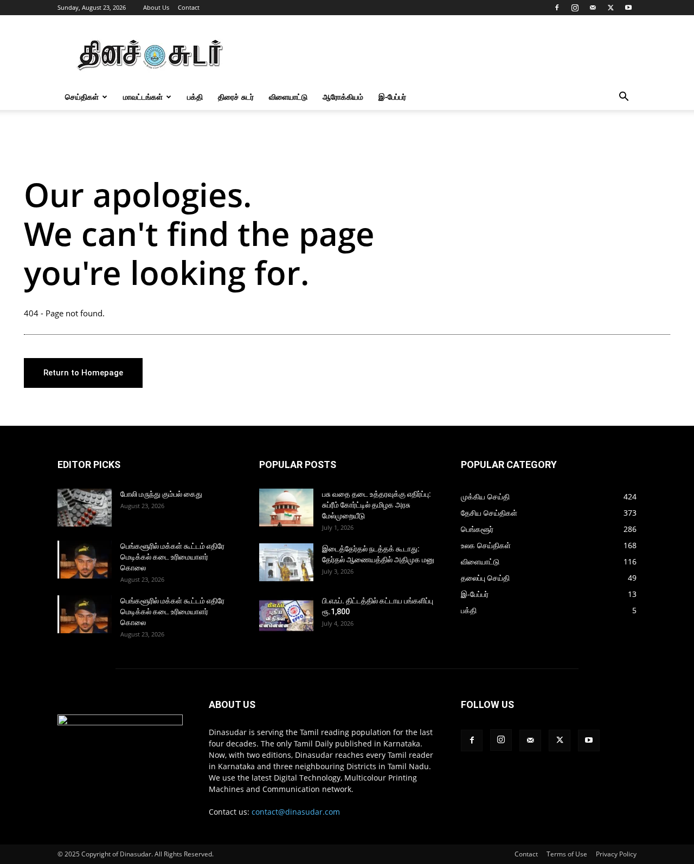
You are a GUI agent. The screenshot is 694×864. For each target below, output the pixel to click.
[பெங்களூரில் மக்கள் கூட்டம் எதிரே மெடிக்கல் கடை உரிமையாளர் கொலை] (84, 560)
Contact (189, 7)
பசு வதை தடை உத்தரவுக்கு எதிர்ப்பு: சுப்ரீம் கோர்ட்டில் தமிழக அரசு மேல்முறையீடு (376, 505)
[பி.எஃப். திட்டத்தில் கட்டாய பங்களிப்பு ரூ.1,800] (286, 614)
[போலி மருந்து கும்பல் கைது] (84, 508)
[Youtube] (628, 7)
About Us (156, 7)
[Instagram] (575, 7)
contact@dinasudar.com (296, 812)
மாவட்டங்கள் (143, 97)
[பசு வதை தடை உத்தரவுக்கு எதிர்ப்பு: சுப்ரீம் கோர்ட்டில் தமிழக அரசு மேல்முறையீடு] (286, 508)
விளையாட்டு (288, 97)
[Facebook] (557, 7)
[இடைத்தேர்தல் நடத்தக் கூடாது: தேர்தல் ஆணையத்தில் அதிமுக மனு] (286, 562)
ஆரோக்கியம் (343, 97)
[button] (624, 98)
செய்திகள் (82, 97)
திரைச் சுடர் (236, 97)
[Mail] (592, 7)
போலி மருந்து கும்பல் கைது (161, 494)
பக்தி (195, 97)
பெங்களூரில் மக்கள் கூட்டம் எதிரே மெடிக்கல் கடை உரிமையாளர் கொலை (172, 557)
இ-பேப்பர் (392, 97)
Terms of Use (567, 854)
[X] (610, 7)
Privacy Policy (616, 854)
